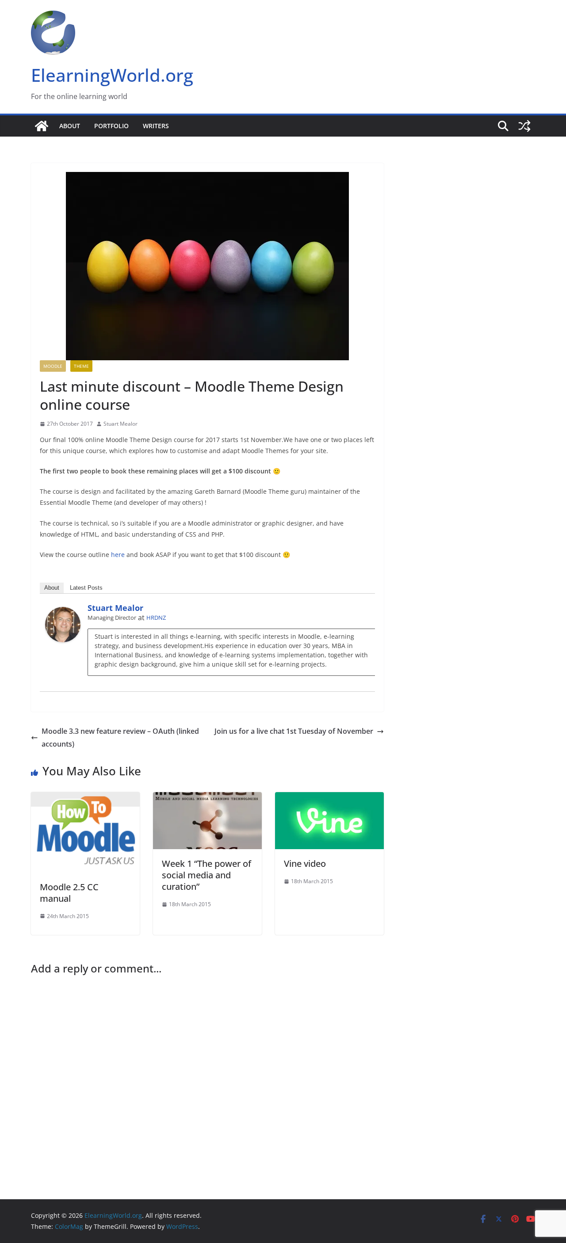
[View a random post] (524, 126)
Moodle (52, 366)
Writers (156, 126)
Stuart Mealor (120, 423)
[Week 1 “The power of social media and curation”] (207, 798)
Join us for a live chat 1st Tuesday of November (293, 731)
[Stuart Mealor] (62, 613)
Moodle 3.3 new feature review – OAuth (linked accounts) (120, 737)
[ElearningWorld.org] (41, 126)
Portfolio (111, 126)
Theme (81, 366)
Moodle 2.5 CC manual (69, 892)
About (69, 126)
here (118, 554)
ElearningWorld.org (112, 75)
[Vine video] (329, 798)
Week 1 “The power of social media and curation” (206, 875)
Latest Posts (86, 587)
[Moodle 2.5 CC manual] (85, 798)
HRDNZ (156, 618)
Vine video (305, 863)
